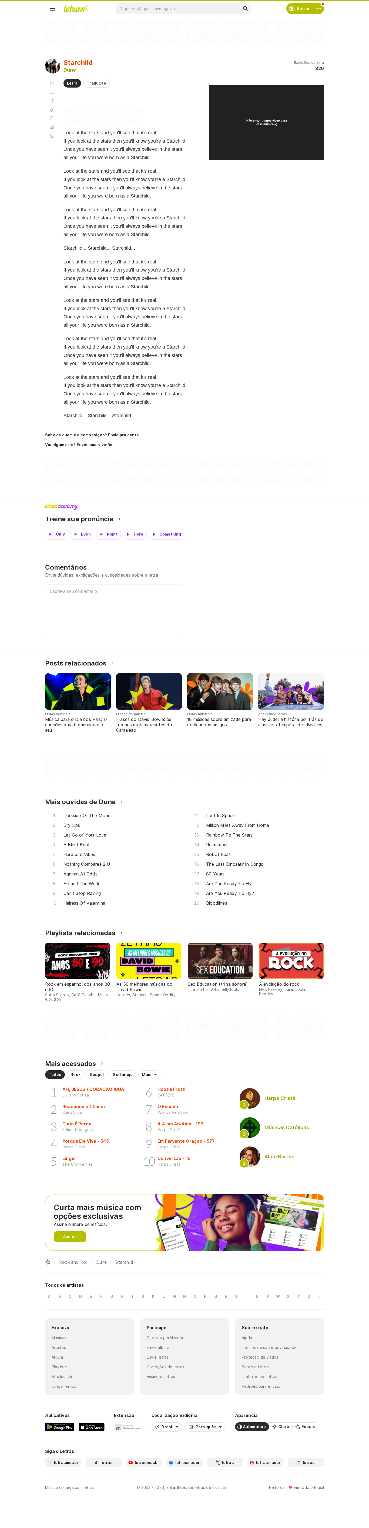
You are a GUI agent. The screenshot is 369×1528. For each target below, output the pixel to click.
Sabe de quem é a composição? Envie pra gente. (92, 435)
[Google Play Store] (59, 1426)
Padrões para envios (261, 1386)
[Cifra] (52, 109)
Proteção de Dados (260, 1357)
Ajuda (247, 1337)
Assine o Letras (161, 1376)
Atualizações (64, 1376)
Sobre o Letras (256, 1367)
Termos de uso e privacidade (269, 1347)
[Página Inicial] (48, 1262)
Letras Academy (184, 507)
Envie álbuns (158, 1347)
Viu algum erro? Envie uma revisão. (79, 445)
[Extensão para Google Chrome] (128, 1426)
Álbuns (58, 1357)
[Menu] (52, 8)
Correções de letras (165, 1367)
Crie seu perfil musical (167, 1337)
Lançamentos (64, 1386)
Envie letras (158, 1357)
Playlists (59, 1367)
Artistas (59, 1347)
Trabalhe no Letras (259, 1376)
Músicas (59, 1337)
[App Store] (92, 1426)
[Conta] (318, 8)
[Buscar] (245, 8)
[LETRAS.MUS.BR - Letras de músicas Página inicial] (75, 8)
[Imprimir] (52, 118)
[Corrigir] (52, 127)
